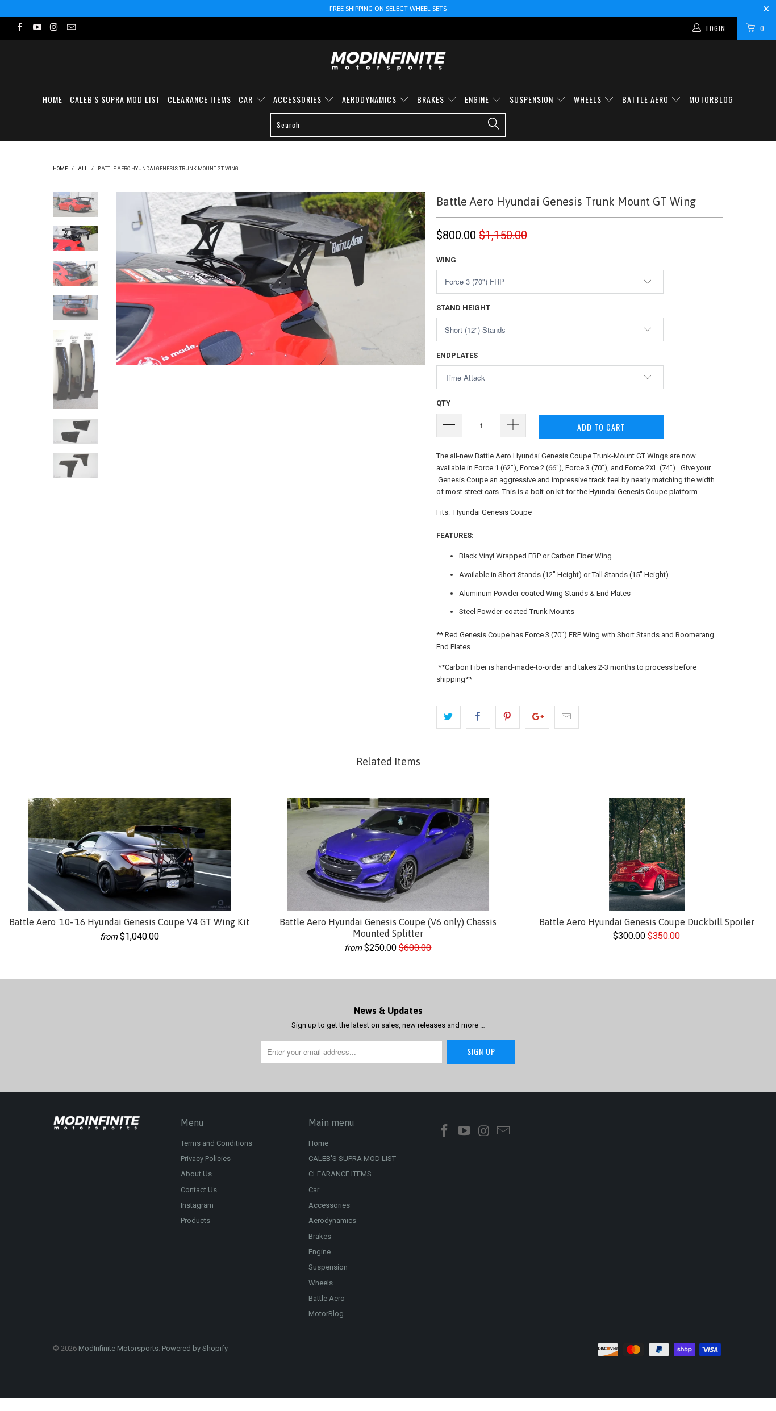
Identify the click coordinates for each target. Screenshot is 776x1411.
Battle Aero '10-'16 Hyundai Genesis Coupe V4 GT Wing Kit (129, 854)
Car (247, 99)
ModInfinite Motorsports (118, 1348)
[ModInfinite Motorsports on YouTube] (36, 28)
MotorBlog (711, 99)
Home (52, 99)
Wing (446, 260)
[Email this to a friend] (566, 717)
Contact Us (199, 1189)
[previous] (132, 362)
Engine (478, 99)
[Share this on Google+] (537, 717)
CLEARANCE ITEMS (199, 99)
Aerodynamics (370, 99)
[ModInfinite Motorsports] (388, 61)
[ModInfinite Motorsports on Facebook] (19, 28)
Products (195, 1220)
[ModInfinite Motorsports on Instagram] (54, 28)
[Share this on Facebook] (478, 717)
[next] (408, 362)
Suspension (533, 99)
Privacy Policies (206, 1158)
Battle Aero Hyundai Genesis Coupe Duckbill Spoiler (646, 854)
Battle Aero (646, 99)
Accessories (298, 99)
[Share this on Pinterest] (507, 717)
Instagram (197, 1205)
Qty (443, 403)
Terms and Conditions (216, 1143)
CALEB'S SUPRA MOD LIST (115, 99)
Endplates (457, 355)
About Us (196, 1174)
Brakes (432, 99)
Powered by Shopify (195, 1348)
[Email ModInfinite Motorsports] (71, 28)
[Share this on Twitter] (448, 717)
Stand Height (463, 307)
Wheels (589, 99)
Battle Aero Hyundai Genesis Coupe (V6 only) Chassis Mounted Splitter (387, 854)
